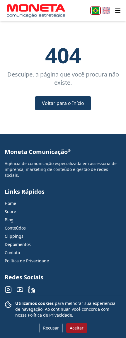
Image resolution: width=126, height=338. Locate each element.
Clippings (14, 236)
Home (10, 203)
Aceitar (77, 328)
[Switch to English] (106, 10)
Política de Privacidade (50, 315)
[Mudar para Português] (95, 10)
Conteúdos (15, 228)
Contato (12, 252)
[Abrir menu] (117, 10)
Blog (9, 219)
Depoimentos (18, 244)
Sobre (10, 211)
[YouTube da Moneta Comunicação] (19, 289)
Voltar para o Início (63, 103)
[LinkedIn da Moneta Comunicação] (31, 289)
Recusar (51, 328)
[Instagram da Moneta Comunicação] (8, 289)
